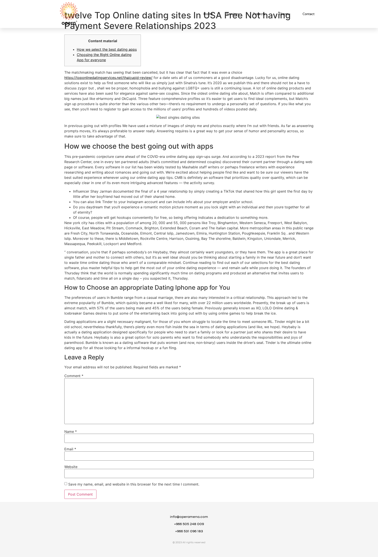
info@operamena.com (189, 517)
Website (70, 466)
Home (208, 14)
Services (232, 14)
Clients (284, 14)
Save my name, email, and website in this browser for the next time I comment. (133, 484)
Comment (73, 376)
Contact (309, 14)
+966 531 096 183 (189, 531)
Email (70, 449)
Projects (259, 14)
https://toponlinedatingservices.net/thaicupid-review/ (108, 77)
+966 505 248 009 (189, 524)
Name (70, 431)
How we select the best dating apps (107, 49)
